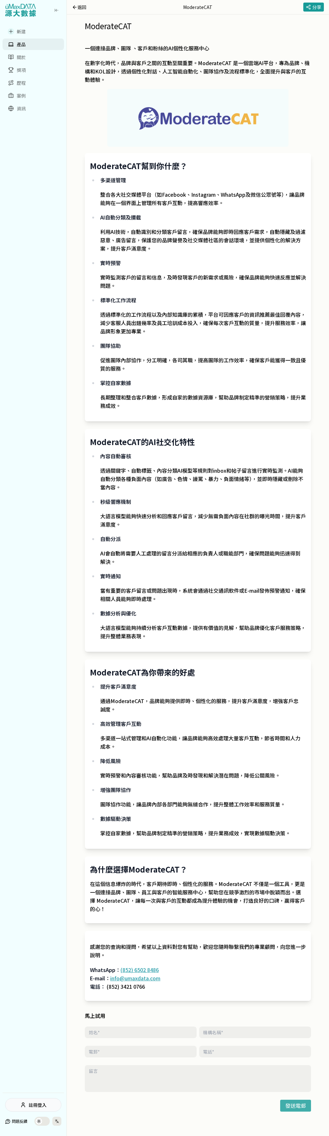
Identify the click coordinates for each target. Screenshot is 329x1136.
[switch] (42, 1121)
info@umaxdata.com (135, 978)
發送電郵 (295, 1105)
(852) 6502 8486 (139, 970)
